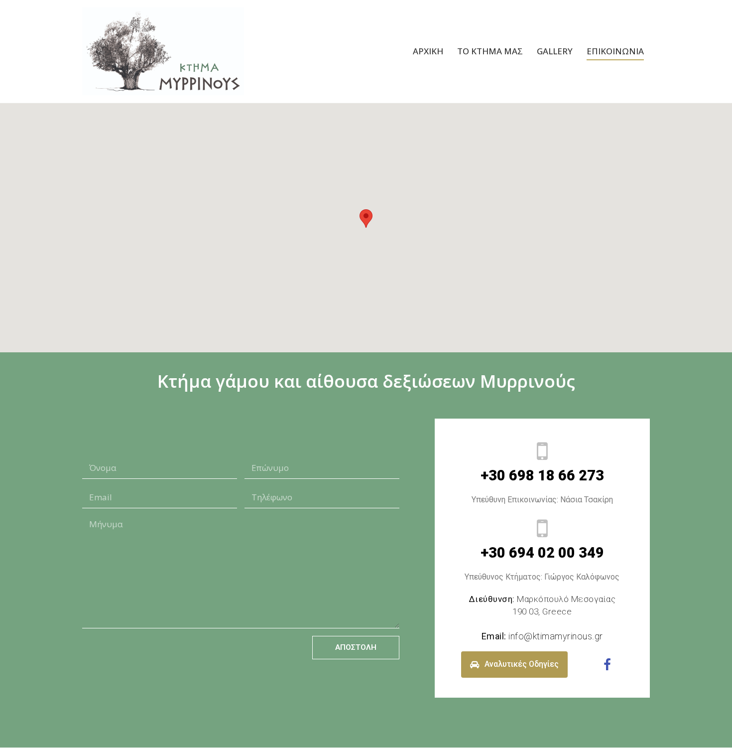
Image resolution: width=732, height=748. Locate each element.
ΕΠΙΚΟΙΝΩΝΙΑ (615, 51)
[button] (366, 218)
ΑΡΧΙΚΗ (428, 51)
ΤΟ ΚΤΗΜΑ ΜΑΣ (490, 51)
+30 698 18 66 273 (542, 475)
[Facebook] (607, 665)
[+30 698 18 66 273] (542, 451)
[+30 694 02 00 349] (542, 528)
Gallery (555, 51)
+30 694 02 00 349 (542, 552)
